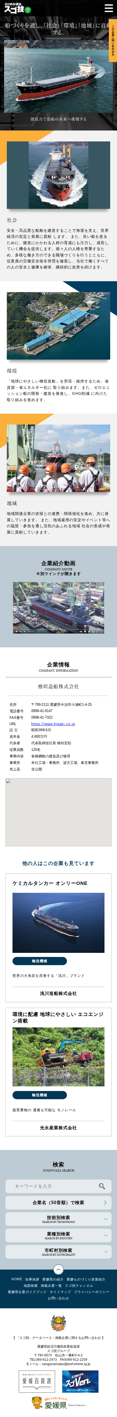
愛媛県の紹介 (53, 1279)
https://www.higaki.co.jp (53, 724)
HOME (16, 1279)
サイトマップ (60, 1292)
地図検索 (31, 1286)
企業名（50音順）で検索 (58, 1202)
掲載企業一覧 (51, 1286)
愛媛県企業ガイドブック (27, 1292)
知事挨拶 (32, 1279)
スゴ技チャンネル (79, 1286)
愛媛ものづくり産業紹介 (86, 1279)
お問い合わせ (58, 1298)
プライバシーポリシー (91, 1292)
